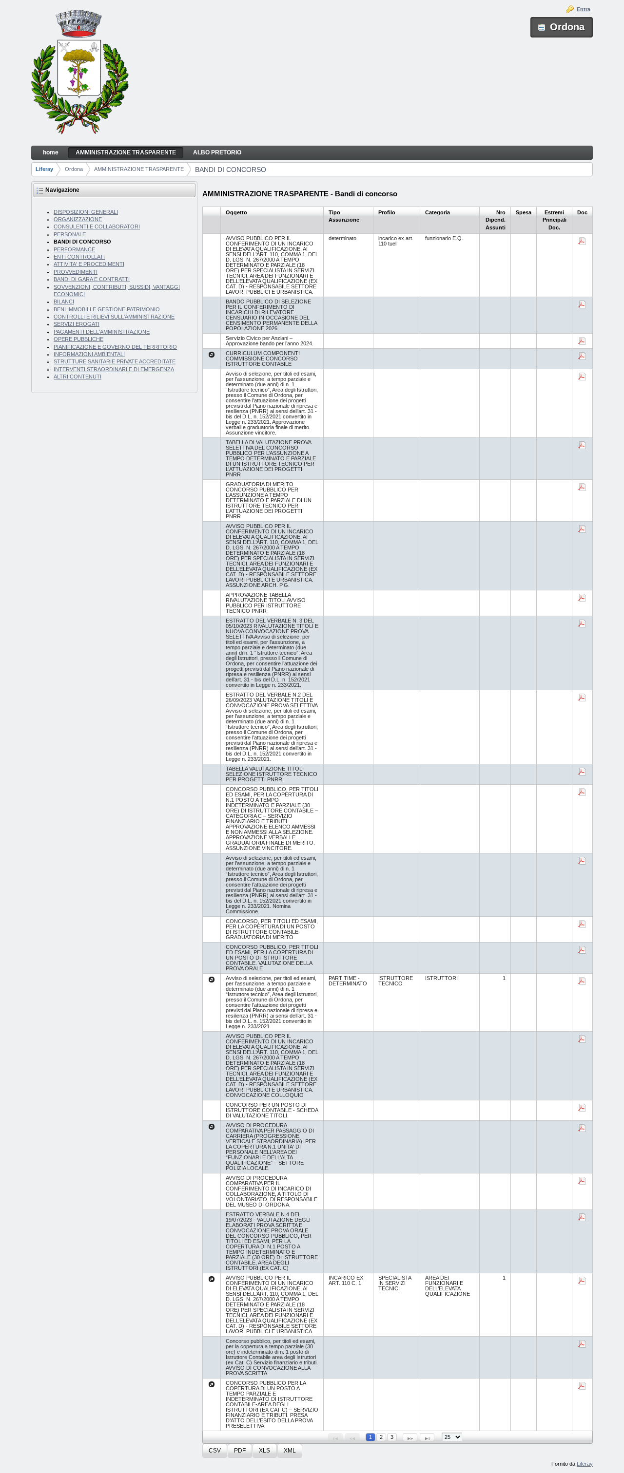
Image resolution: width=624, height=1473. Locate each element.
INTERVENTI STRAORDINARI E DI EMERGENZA (114, 369)
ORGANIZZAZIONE (78, 219)
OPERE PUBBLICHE (78, 339)
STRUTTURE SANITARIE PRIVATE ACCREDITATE (115, 361)
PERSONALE (70, 234)
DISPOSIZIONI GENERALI (86, 212)
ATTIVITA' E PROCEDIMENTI (89, 264)
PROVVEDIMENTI (76, 272)
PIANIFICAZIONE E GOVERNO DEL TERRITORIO (115, 347)
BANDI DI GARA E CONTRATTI (92, 279)
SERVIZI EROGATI (76, 324)
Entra (583, 9)
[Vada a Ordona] (80, 73)
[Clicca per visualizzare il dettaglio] (211, 355)
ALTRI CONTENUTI (77, 376)
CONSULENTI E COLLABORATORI (97, 226)
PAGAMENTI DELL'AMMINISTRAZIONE (102, 332)
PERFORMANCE (74, 249)
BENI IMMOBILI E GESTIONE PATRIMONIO (107, 309)
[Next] (410, 1437)
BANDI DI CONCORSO (230, 169)
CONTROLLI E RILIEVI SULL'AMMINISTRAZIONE (114, 317)
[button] (214, 1451)
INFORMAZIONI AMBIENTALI (89, 354)
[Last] (427, 1437)
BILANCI (64, 301)
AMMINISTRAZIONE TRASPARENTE (139, 169)
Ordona (74, 169)
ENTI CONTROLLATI (79, 257)
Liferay (44, 169)
